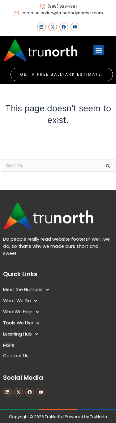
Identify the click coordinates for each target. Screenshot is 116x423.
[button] (98, 50)
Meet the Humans (23, 289)
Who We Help (17, 312)
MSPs (8, 345)
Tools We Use (18, 323)
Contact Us (15, 356)
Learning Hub (17, 334)
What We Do (17, 301)
